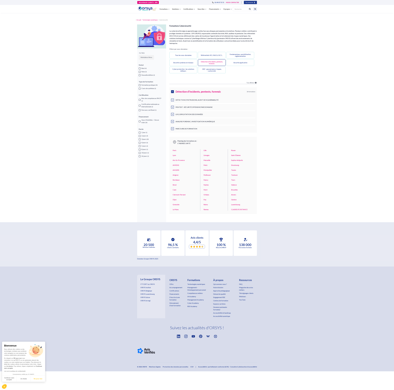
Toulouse (234, 175)
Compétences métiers (195, 293)
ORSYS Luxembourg (147, 294)
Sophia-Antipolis (237, 160)
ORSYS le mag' (145, 301)
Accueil (139, 20)
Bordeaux (176, 180)
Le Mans (176, 209)
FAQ (240, 284)
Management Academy (195, 300)
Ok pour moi (38, 379)
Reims (206, 204)
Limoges (207, 155)
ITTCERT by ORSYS (147, 284)
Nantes (206, 185)
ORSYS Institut (145, 287)
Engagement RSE (219, 297)
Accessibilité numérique (221, 316)
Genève (234, 200)
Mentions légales (155, 367)
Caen (174, 190)
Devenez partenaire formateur (220, 308)
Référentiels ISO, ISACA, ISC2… (212, 55)
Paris (174, 150)
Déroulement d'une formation (175, 304)
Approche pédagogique (221, 291)
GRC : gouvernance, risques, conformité (212, 70)
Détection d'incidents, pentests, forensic (212, 62)
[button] (4, 386)
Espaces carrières (219, 304)
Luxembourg (235, 204)
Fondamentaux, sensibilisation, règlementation (240, 55)
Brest (175, 185)
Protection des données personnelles (175, 367)
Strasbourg (235, 165)
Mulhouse (207, 175)
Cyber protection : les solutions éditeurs (183, 70)
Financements (174, 294)
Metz (205, 165)
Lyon (174, 155)
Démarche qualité (219, 294)
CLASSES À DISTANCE (239, 209)
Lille (205, 150)
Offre (171, 284)
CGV (192, 367)
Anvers (233, 195)
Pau (205, 200)
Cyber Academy (193, 303)
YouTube (242, 300)
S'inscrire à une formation (174, 298)
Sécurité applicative (240, 63)
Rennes (206, 209)
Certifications (174, 291)
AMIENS (176, 165)
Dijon (174, 200)
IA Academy (191, 296)
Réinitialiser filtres (146, 57)
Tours (233, 180)
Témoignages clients (246, 293)
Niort (205, 190)
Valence (234, 185)
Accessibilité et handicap (222, 313)
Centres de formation (220, 301)
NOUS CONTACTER (232, 2)
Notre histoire (218, 287)
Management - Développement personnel (196, 288)
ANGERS (176, 170)
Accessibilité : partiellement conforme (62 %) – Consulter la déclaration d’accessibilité (227, 367)
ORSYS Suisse (145, 297)
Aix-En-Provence (179, 160)
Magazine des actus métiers (246, 288)
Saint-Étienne (236, 155)
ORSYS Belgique (146, 291)
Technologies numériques (150, 20)
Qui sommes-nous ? (220, 284)
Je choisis (23, 379)
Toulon (233, 170)
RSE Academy (192, 306)
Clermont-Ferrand (179, 195)
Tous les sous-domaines (183, 55)
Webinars (242, 296)
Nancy (206, 180)
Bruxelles (234, 190)
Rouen (233, 150)
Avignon (175, 175)
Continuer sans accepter (9, 378)
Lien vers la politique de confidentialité (15, 371)
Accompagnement (175, 287)
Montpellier (208, 170)
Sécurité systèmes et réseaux (183, 63)
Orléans (206, 195)
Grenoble (176, 204)
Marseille (207, 160)
